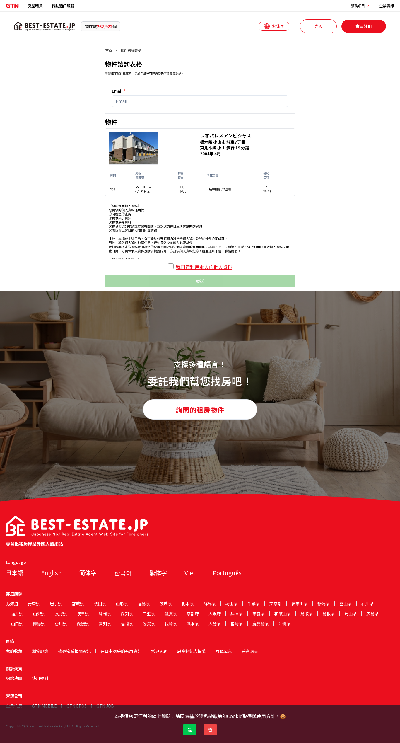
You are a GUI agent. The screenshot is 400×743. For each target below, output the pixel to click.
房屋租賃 (35, 5)
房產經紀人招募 (191, 651)
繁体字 (158, 572)
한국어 (123, 572)
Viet (189, 572)
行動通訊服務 (63, 5)
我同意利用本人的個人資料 (204, 266)
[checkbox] (171, 266)
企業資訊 (386, 5)
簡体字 (88, 572)
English (51, 572)
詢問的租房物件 (200, 410)
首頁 (108, 50)
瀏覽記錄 (40, 651)
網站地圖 (14, 678)
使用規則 (40, 678)
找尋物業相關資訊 (74, 651)
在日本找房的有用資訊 (120, 651)
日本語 (14, 572)
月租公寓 (224, 651)
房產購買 (250, 651)
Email (119, 91)
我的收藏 (14, 651)
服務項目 (358, 6)
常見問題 (159, 651)
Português (227, 572)
